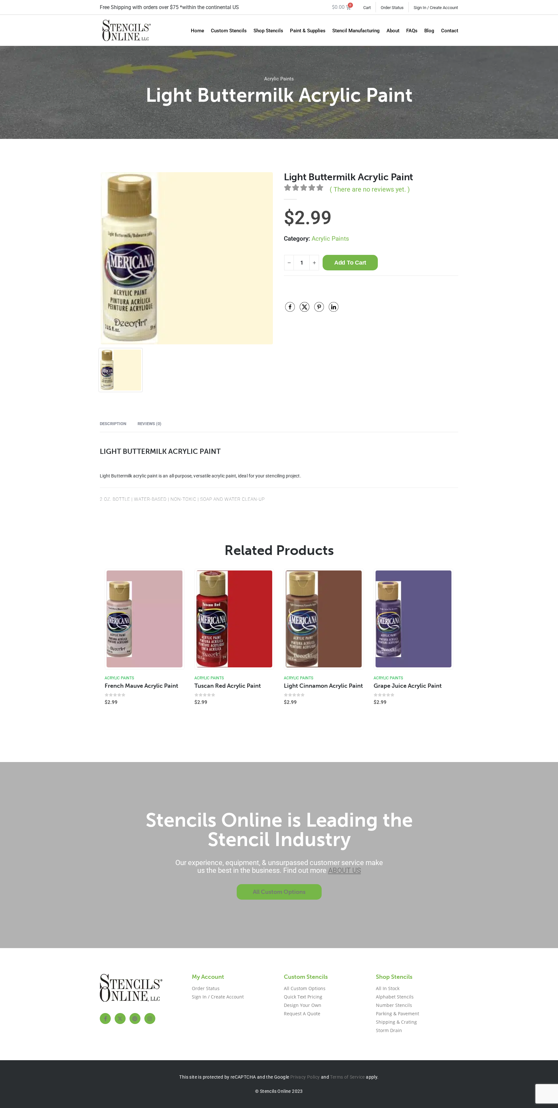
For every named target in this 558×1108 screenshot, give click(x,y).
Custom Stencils (229, 31)
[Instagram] (149, 1018)
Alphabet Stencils (395, 997)
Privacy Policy (305, 1077)
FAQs (412, 31)
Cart (367, 7)
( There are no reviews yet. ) (370, 189)
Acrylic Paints (279, 79)
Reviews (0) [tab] (149, 423)
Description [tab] (113, 423)
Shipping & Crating (396, 1022)
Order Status (392, 7)
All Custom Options (305, 988)
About (393, 31)
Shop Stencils (268, 31)
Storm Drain (389, 1030)
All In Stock (387, 988)
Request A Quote (302, 1013)
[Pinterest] (134, 1018)
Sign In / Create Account (436, 7)
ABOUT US (344, 870)
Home (197, 31)
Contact (449, 31)
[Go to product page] (144, 618)
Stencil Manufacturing (356, 31)
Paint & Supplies (308, 31)
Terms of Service (347, 1077)
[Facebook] (105, 1018)
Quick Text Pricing (303, 997)
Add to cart (350, 262)
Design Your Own (302, 1005)
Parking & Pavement (397, 1013)
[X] (120, 1018)
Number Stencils (394, 1005)
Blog (429, 31)
